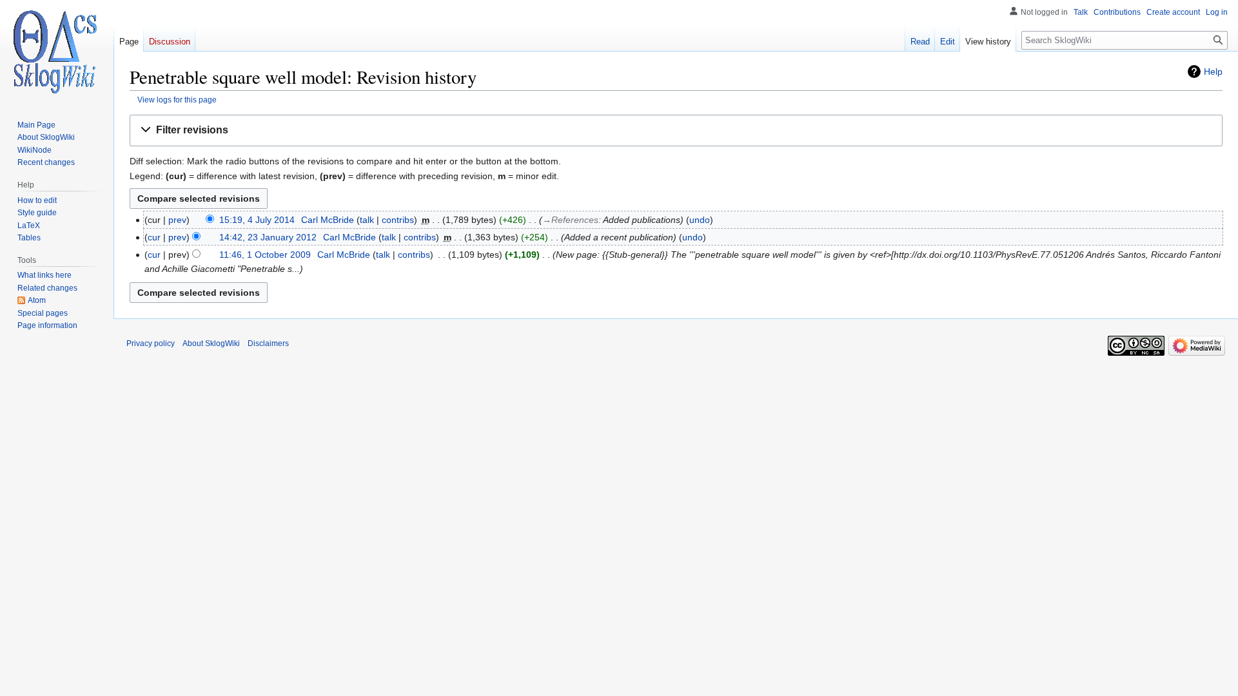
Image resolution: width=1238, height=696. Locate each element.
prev (177, 220)
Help (1213, 71)
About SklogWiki (211, 343)
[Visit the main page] (56, 51)
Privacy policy (150, 343)
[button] (676, 130)
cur (154, 237)
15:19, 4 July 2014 (257, 220)
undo (699, 220)
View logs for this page (177, 99)
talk (367, 220)
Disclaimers (268, 343)
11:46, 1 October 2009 (265, 254)
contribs (398, 220)
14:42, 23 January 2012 (268, 237)
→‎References (570, 220)
